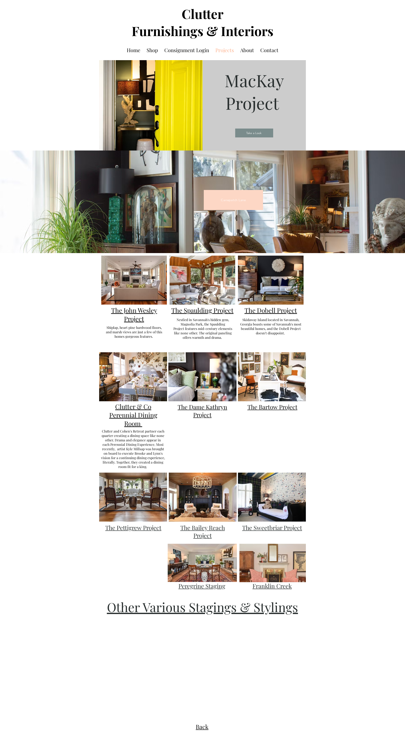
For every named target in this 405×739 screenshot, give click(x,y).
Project (202, 415)
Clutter (202, 13)
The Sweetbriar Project (272, 528)
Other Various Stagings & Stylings (202, 606)
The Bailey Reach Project (202, 531)
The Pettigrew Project (133, 528)
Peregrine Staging (201, 586)
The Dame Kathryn (202, 407)
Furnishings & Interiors (202, 30)
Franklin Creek (272, 586)
